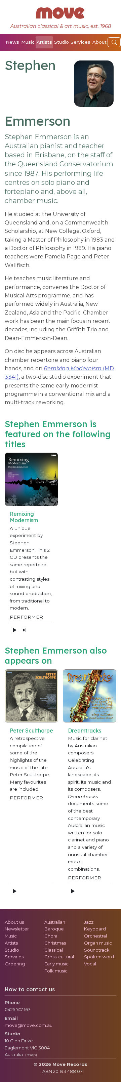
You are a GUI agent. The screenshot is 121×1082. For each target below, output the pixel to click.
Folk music (56, 970)
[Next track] (24, 630)
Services (80, 42)
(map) (31, 1054)
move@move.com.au (28, 1025)
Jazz (88, 922)
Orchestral (95, 936)
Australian (54, 922)
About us (14, 922)
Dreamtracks (84, 730)
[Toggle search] (114, 42)
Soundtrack (97, 950)
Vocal (90, 963)
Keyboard (95, 928)
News (12, 42)
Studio (61, 42)
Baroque (54, 928)
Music (28, 42)
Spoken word (99, 956)
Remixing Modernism (24, 517)
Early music (56, 963)
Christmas (55, 943)
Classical (53, 950)
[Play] (14, 630)
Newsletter (17, 928)
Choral (51, 936)
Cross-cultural (59, 956)
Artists (44, 42)
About (99, 42)
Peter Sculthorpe (31, 730)
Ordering (15, 963)
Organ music (98, 943)
